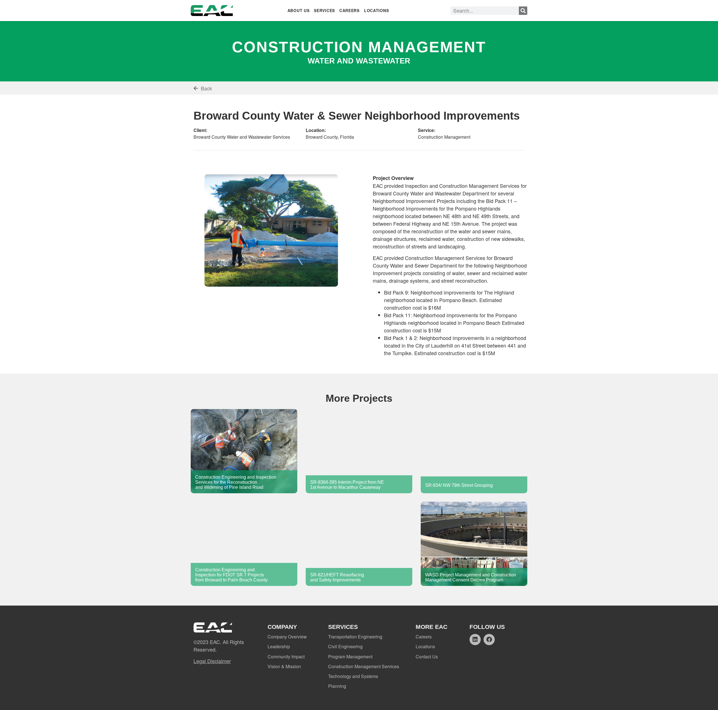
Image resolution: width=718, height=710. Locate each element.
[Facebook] (489, 639)
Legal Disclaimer (212, 661)
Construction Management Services (363, 666)
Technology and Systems (353, 676)
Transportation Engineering (355, 636)
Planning (337, 686)
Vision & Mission (284, 666)
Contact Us (427, 656)
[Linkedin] (475, 639)
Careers (424, 636)
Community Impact (286, 656)
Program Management (350, 656)
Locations (425, 646)
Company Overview (287, 636)
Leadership (279, 646)
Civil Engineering (345, 646)
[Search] (523, 10)
